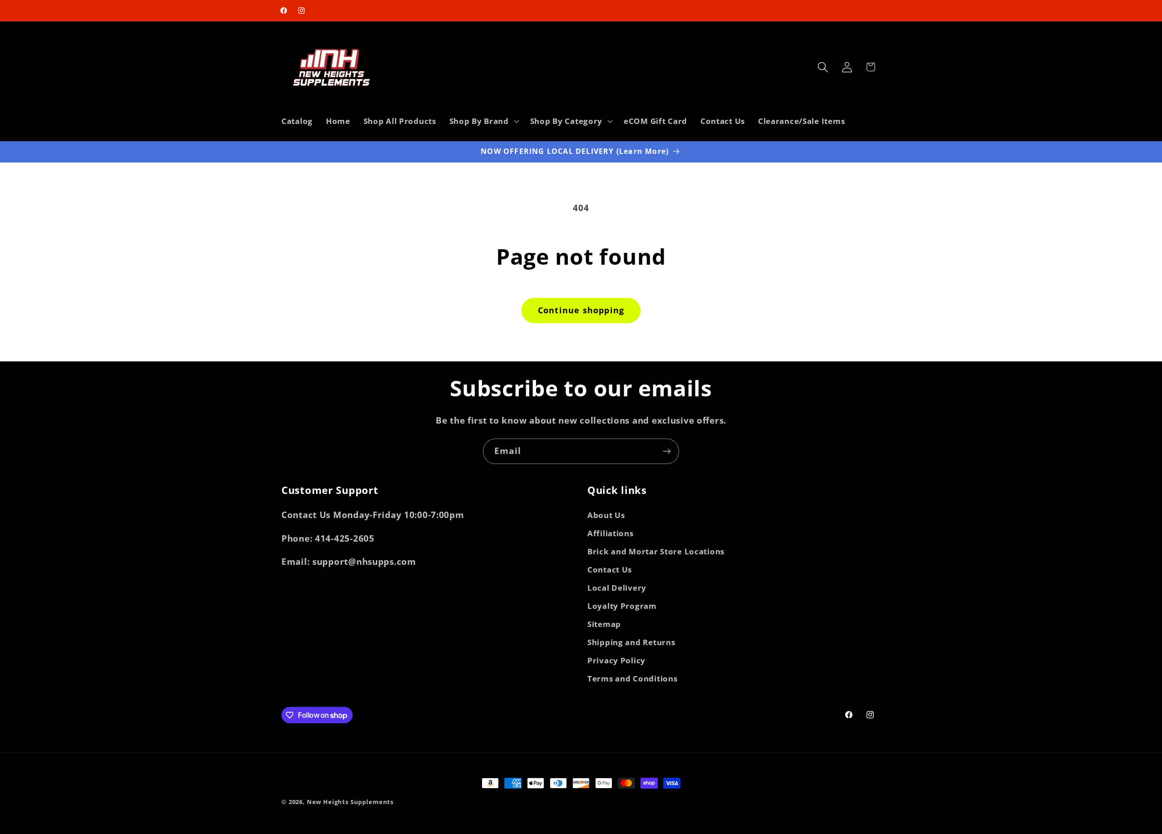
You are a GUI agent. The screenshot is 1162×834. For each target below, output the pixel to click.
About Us (606, 515)
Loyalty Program (622, 606)
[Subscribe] (667, 451)
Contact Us (609, 569)
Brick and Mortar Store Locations (655, 551)
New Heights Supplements (350, 802)
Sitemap (604, 624)
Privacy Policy (616, 660)
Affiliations (610, 533)
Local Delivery (616, 587)
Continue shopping (581, 310)
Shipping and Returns (631, 642)
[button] (483, 120)
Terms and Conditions (632, 678)
